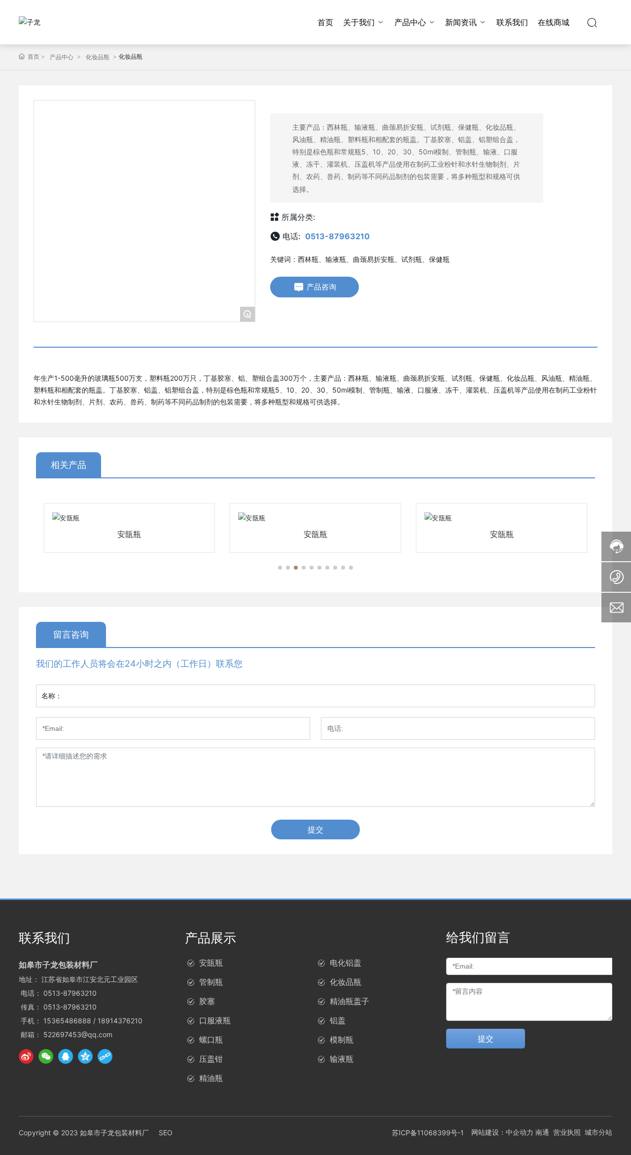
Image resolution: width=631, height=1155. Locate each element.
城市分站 (598, 1132)
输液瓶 (341, 1059)
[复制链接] (105, 1056)
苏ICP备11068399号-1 (428, 1132)
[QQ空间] (85, 1056)
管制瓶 (211, 982)
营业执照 (567, 1132)
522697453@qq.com (77, 1034)
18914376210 (120, 1020)
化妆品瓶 (97, 57)
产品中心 (61, 57)
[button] (280, 568)
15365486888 (67, 1020)
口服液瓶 (215, 1020)
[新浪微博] (26, 1056)
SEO (166, 1132)
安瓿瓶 (129, 534)
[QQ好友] (65, 1056)
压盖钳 (211, 1059)
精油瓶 (211, 1078)
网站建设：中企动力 (502, 1132)
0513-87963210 (337, 236)
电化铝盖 (345, 963)
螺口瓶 (211, 1040)
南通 (542, 1132)
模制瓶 (341, 1040)
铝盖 (338, 1020)
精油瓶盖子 (349, 1001)
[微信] (45, 1056)
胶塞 (207, 1001)
